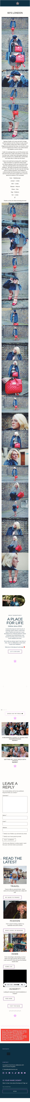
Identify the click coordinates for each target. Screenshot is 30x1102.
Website (5, 827)
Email (4, 821)
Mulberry (16, 192)
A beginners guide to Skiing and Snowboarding (15, 738)
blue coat (6, 155)
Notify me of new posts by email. (12, 836)
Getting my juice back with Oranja (15, 760)
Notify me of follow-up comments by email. (15, 833)
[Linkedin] (18, 1072)
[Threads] (6, 1072)
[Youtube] (24, 1072)
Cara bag (26, 169)
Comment (6, 795)
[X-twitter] (12, 1072)
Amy (10, 200)
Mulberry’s (23, 170)
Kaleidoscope (17, 178)
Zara (17, 189)
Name (5, 815)
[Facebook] (9, 1072)
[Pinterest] (21, 1072)
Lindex (13, 153)
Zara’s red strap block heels (20, 164)
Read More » (15, 740)
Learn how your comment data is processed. (14, 844)
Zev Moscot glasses (7, 164)
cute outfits (21, 147)
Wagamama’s (5, 146)
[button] (17, 3)
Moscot (18, 186)
